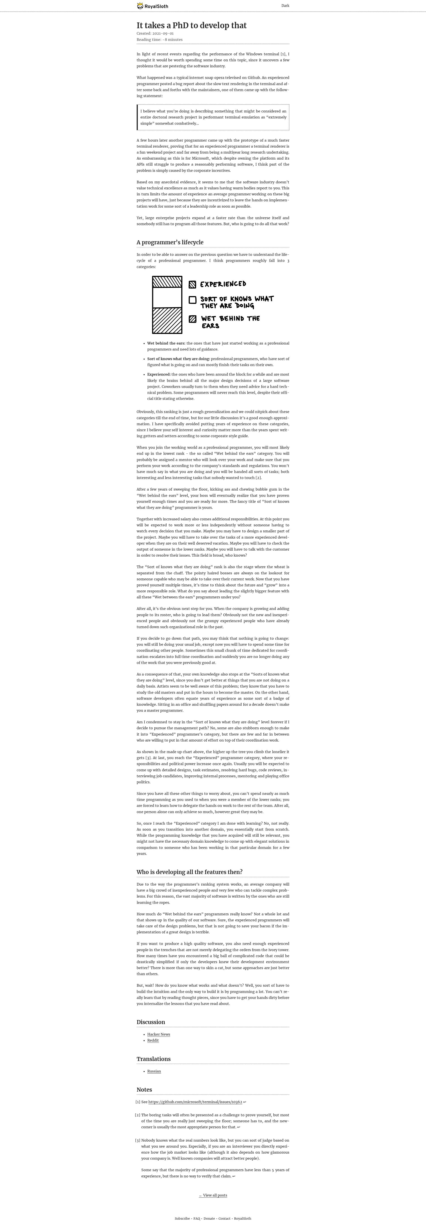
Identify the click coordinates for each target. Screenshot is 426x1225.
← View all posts (213, 1195)
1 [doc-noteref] (283, 54)
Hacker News (158, 1034)
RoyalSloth (242, 1219)
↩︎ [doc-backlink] (244, 1102)
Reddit (153, 1040)
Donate (209, 1219)
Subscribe (182, 1219)
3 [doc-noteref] (148, 758)
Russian (154, 1071)
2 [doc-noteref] (258, 477)
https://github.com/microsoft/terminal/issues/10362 (195, 1102)
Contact (225, 1219)
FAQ (196, 1219)
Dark (285, 6)
